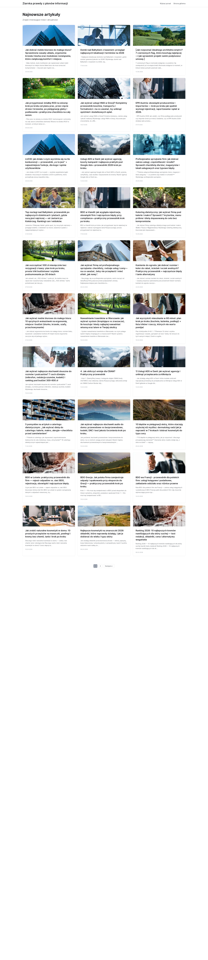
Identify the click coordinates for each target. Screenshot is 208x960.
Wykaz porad (165, 3)
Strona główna (179, 3)
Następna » (109, 566)
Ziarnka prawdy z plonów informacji (45, 3)
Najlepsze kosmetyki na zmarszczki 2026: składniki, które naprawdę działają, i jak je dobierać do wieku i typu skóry (102, 533)
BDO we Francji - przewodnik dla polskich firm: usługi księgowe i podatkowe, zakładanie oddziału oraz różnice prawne (157, 480)
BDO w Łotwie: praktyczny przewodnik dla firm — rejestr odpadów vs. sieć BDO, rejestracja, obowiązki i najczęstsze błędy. (47, 480)
